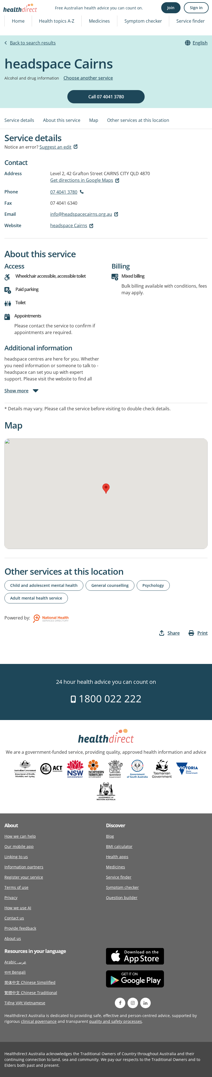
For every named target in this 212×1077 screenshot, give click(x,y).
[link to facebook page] (120, 1003)
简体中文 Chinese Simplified (29, 982)
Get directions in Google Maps (81, 180)
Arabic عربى (15, 962)
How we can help (20, 836)
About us (12, 938)
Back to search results (33, 43)
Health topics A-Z (56, 21)
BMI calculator (119, 846)
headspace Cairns (68, 225)
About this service (61, 120)
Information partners (23, 867)
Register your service (23, 877)
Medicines (99, 21)
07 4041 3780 (63, 192)
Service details (19, 120)
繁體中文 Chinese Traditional (30, 992)
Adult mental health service (36, 598)
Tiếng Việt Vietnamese (24, 1002)
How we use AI (17, 907)
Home (18, 21)
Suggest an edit (55, 147)
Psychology (153, 585)
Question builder (121, 897)
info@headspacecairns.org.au (81, 214)
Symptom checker (143, 21)
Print (202, 633)
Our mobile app (19, 846)
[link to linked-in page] (145, 1003)
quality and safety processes (115, 1021)
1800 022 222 (109, 698)
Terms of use (16, 887)
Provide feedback (20, 928)
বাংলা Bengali (15, 972)
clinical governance (39, 1021)
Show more (16, 391)
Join (170, 7)
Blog (110, 836)
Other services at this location (138, 120)
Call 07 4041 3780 (106, 97)
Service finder (190, 21)
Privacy (10, 897)
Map (93, 120)
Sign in (196, 7)
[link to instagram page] (133, 1003)
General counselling (110, 585)
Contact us (14, 918)
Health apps (117, 856)
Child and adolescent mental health (44, 585)
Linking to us (16, 856)
